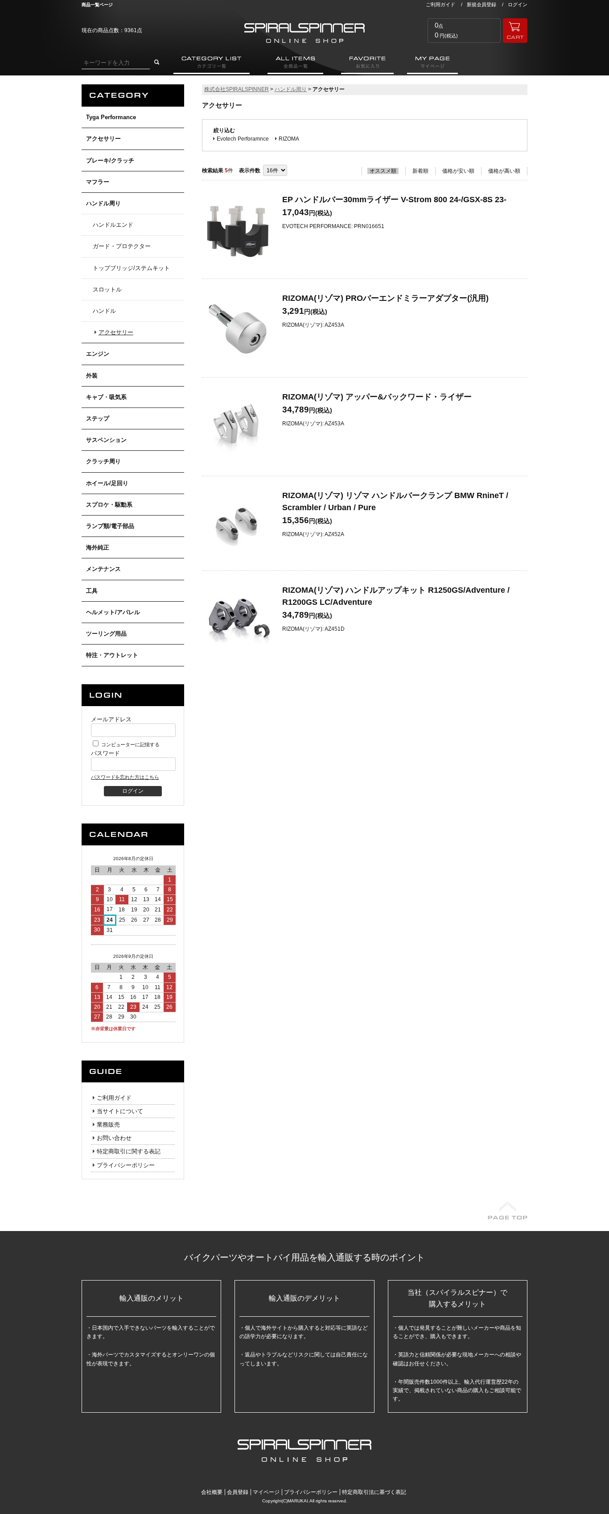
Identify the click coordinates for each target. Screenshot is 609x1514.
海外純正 (97, 547)
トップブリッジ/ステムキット (131, 268)
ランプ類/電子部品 (110, 526)
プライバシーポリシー (126, 1165)
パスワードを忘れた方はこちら (125, 777)
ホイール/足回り (107, 483)
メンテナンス (103, 569)
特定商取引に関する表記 (128, 1151)
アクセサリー (103, 138)
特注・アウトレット (112, 655)
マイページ (266, 1492)
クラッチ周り (103, 461)
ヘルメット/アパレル (113, 612)
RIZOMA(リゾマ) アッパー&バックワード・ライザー (377, 396)
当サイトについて (120, 1111)
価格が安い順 (458, 171)
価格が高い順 (504, 171)
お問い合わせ (114, 1138)
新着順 (420, 171)
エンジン (97, 353)
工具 (92, 590)
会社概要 (211, 1492)
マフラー (97, 182)
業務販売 (108, 1124)
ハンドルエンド (113, 224)
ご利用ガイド (440, 4)
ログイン (517, 4)
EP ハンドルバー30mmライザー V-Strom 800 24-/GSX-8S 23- (394, 199)
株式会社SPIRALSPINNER (236, 89)
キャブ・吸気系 (106, 397)
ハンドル (104, 311)
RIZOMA (289, 139)
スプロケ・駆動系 (109, 504)
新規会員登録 (481, 4)
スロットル (107, 289)
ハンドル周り (103, 203)
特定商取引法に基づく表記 (374, 1492)
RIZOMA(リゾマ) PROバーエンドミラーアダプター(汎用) (385, 298)
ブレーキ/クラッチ (110, 160)
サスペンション (106, 440)
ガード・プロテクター (122, 246)
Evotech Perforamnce (243, 139)
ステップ (97, 418)
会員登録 (237, 1492)
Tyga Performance (111, 117)
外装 (92, 375)
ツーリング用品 (106, 633)
